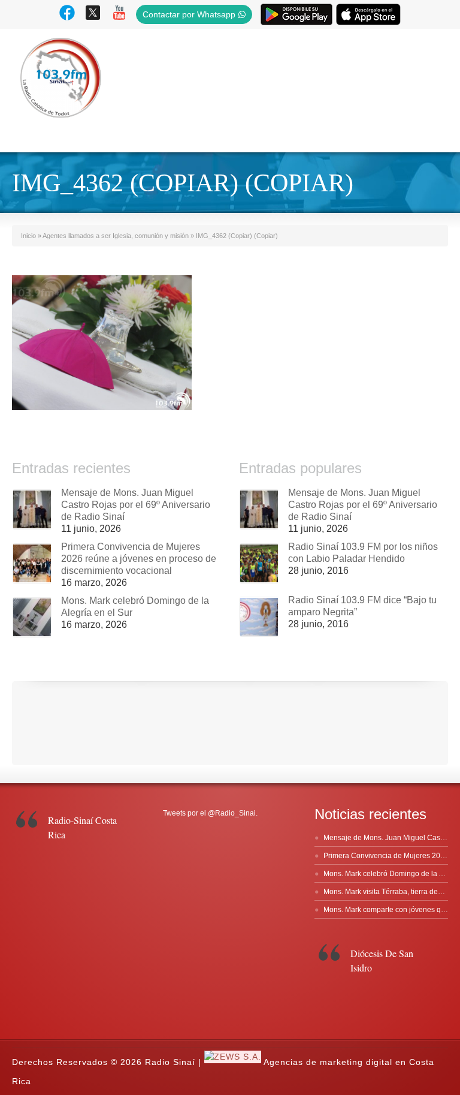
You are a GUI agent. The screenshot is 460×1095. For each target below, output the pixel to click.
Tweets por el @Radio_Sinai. (210, 813)
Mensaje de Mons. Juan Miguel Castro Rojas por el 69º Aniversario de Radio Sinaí (135, 505)
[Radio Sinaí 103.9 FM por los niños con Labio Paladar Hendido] (259, 563)
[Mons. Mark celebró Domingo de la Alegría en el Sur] (32, 617)
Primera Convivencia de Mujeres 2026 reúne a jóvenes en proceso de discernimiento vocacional (138, 559)
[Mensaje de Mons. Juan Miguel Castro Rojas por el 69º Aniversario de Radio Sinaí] (32, 509)
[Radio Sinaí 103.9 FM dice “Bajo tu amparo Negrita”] (259, 617)
